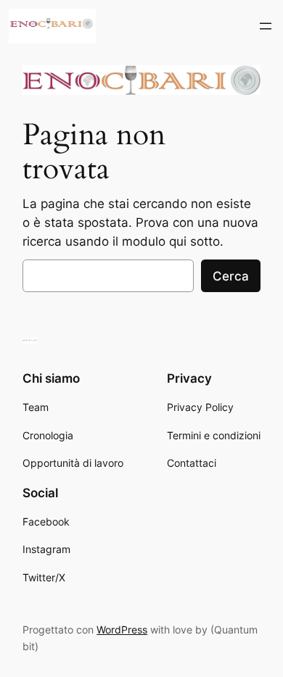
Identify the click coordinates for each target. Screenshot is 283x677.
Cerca (231, 276)
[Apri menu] (265, 26)
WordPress (122, 629)
